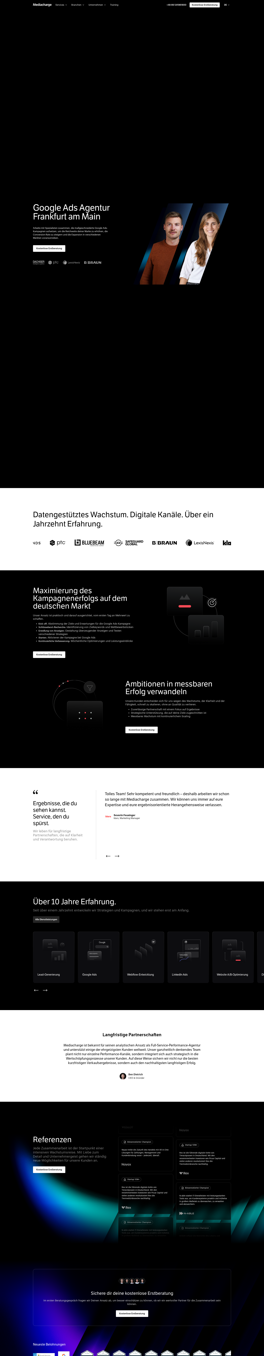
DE (225, 5)
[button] (61, 5)
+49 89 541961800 (176, 5)
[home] (42, 5)
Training (114, 5)
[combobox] (227, 5)
